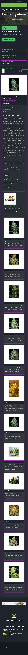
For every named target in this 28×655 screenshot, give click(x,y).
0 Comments (6, 103)
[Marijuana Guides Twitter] (14, 649)
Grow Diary (18, 169)
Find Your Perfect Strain (14, 5)
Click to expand (5, 51)
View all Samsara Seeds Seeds (10, 211)
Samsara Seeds (14, 21)
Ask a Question (9, 39)
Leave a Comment (10, 28)
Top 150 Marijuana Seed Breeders (14, 19)
